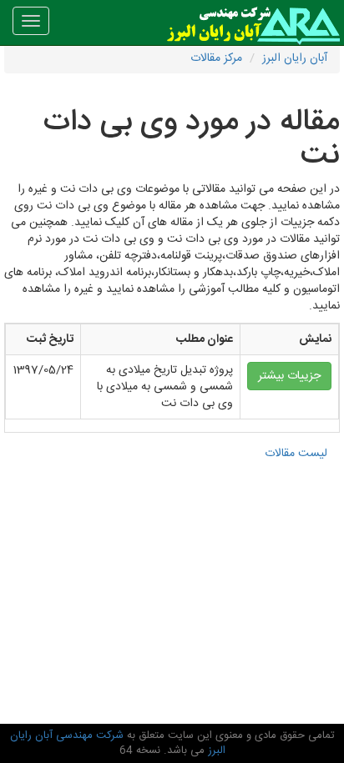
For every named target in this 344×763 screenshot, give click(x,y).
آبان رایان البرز (294, 58)
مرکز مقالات (216, 58)
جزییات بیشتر (289, 376)
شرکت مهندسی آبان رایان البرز (117, 743)
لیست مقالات (296, 454)
